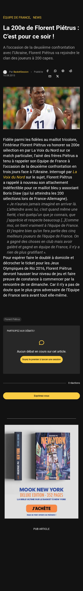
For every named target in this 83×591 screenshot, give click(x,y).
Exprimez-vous (41, 396)
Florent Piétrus (12, 319)
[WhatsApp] (55, 71)
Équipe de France (16, 17)
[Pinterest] (63, 71)
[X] (57, 76)
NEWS (37, 17)
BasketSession (21, 72)
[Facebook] (47, 71)
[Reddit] (70, 71)
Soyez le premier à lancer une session (41, 359)
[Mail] (50, 76)
